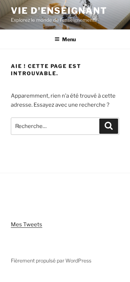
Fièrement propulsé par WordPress (51, 260)
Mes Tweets (26, 224)
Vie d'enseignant (59, 10)
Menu (69, 39)
